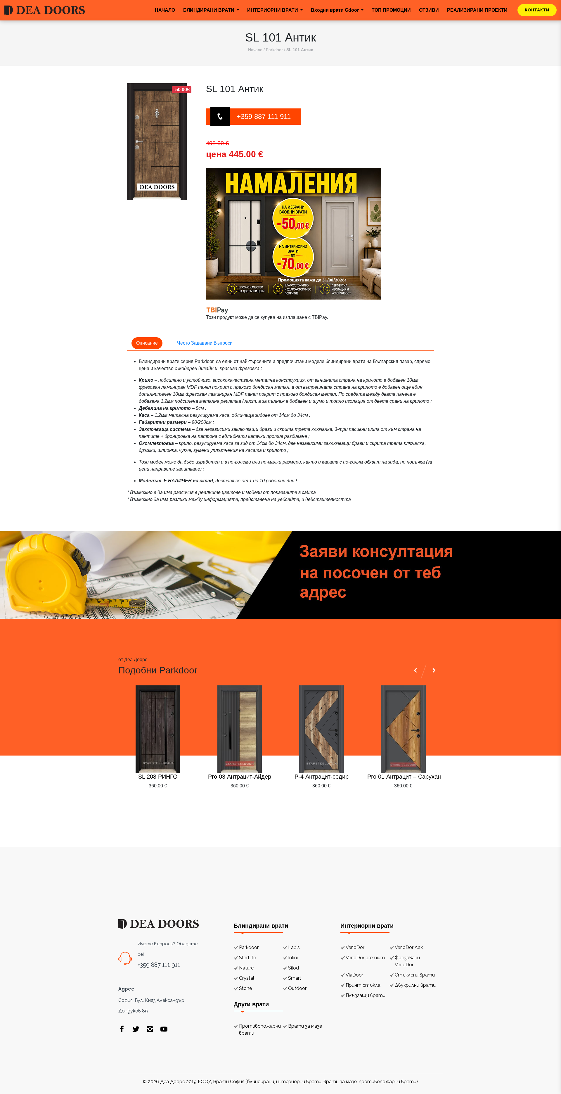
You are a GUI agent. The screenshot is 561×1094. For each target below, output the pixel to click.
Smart (294, 978)
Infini (293, 957)
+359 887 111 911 (264, 116)
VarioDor (355, 947)
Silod (293, 968)
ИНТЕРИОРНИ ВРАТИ (273, 10)
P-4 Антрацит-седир (322, 776)
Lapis (294, 947)
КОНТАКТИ (537, 10)
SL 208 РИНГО (158, 776)
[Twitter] (135, 1028)
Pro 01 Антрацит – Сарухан (403, 776)
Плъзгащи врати (365, 995)
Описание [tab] (147, 343)
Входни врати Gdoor (335, 10)
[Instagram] (149, 1028)
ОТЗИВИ (429, 10)
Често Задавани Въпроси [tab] (205, 343)
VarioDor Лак (409, 947)
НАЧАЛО (165, 10)
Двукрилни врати (415, 985)
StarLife (247, 957)
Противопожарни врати (260, 1029)
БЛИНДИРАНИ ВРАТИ (209, 10)
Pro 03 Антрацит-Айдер (239, 776)
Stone (245, 988)
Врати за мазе (305, 1026)
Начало (255, 49)
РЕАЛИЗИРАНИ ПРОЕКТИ (477, 10)
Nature (246, 968)
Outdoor (297, 988)
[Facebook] (121, 1028)
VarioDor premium (365, 957)
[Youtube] (163, 1028)
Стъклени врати (415, 975)
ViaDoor (354, 975)
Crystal (246, 978)
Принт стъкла (363, 985)
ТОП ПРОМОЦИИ (391, 10)
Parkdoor (274, 49)
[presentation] (416, 800)
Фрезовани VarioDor (407, 961)
